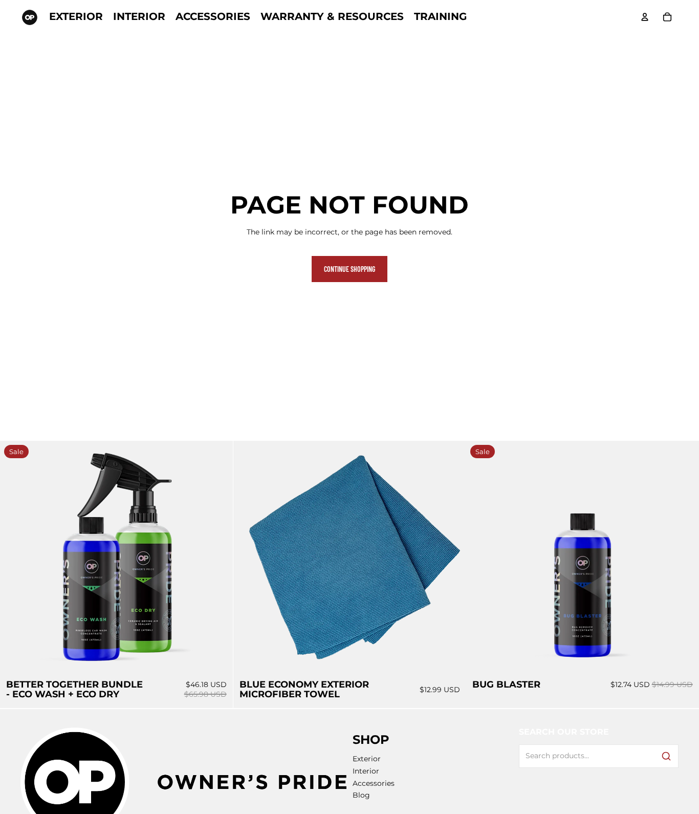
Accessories (374, 783)
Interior (366, 771)
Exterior (367, 758)
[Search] (666, 756)
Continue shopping (349, 269)
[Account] (645, 17)
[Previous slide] (15, 557)
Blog (361, 795)
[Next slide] (217, 557)
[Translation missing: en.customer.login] (645, 17)
